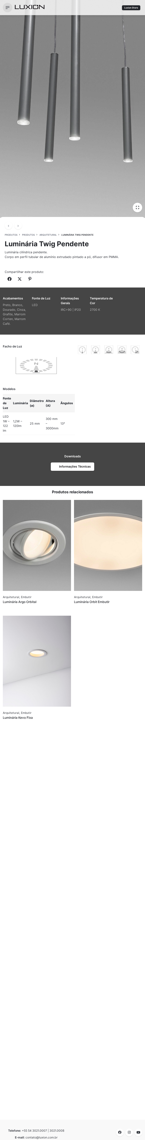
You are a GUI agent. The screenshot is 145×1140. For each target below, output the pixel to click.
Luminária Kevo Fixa (18, 718)
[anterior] (8, 225)
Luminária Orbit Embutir (92, 602)
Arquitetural (11, 597)
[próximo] (18, 225)
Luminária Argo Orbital (19, 602)
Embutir (26, 597)
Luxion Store (131, 7)
